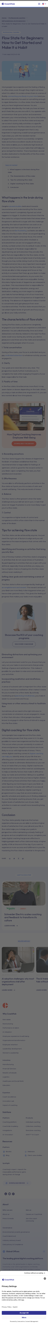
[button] (39, 4)
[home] (8, 4)
